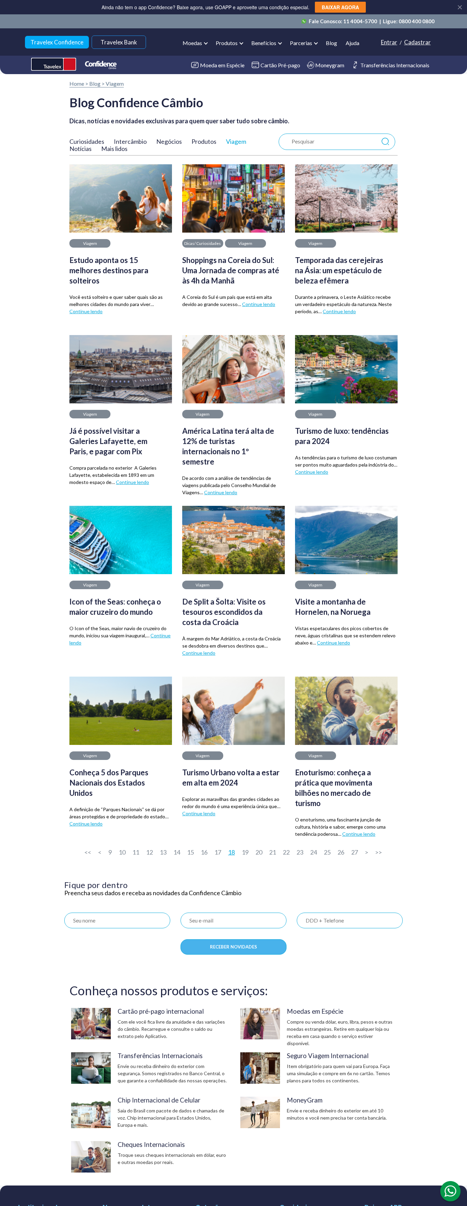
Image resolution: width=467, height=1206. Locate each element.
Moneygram (329, 65)
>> (378, 852)
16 (204, 852)
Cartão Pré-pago (280, 65)
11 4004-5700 (360, 21)
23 (299, 852)
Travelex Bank (119, 42)
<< (87, 852)
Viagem (115, 83)
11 (135, 852)
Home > (78, 83)
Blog (331, 43)
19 (245, 852)
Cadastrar (417, 42)
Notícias (80, 148)
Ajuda (352, 43)
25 (327, 852)
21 (272, 852)
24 (313, 852)
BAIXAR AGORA (340, 7)
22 (286, 852)
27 (354, 852)
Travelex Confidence (56, 42)
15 (190, 852)
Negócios (169, 141)
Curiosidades (86, 141)
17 (217, 852)
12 (149, 852)
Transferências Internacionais (394, 65)
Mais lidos (114, 148)
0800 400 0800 (417, 21)
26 (340, 852)
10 (122, 852)
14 (176, 852)
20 (258, 852)
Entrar (389, 42)
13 (163, 852)
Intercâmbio (130, 141)
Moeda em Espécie (222, 65)
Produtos (203, 141)
